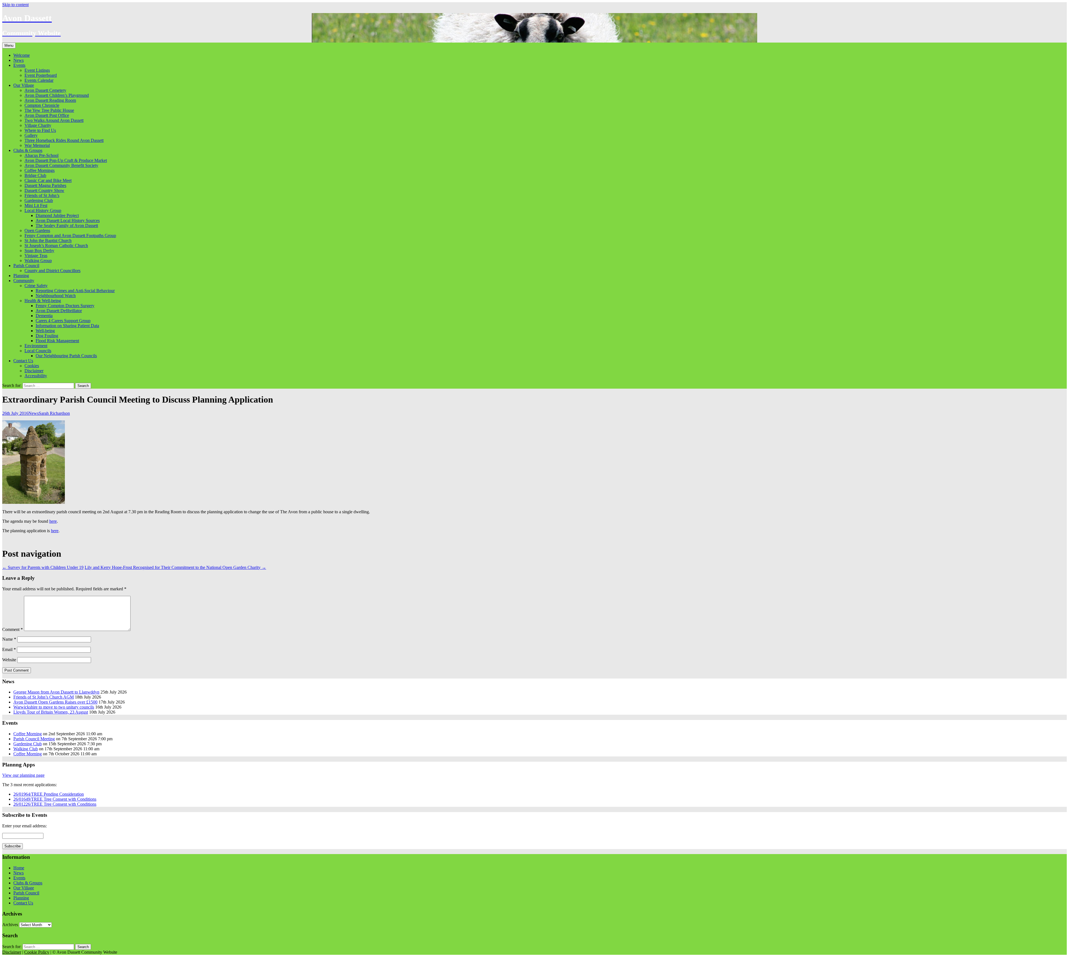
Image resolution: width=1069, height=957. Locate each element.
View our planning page (23, 775)
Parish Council (26, 265)
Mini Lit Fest (35, 205)
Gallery (31, 135)
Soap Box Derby (39, 250)
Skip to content (15, 4)
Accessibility (35, 375)
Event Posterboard (40, 75)
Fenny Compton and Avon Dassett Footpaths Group (70, 235)
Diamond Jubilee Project (57, 215)
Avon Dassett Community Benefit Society (61, 165)
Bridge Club (35, 175)
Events (19, 65)
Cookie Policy (36, 952)
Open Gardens (37, 230)
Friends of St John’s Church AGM (43, 697)
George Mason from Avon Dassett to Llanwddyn (56, 692)
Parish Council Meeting (34, 738)
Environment (35, 345)
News (18, 60)
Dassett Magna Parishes (45, 185)
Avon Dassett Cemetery (45, 90)
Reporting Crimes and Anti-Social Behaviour (75, 290)
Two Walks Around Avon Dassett (54, 120)
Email (9, 649)
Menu (8, 45)
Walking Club (25, 748)
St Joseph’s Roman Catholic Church (56, 245)
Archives (10, 924)
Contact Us (23, 360)
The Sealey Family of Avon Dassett (67, 225)
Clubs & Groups (27, 150)
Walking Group (38, 260)
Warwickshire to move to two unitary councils (53, 707)
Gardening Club (38, 200)
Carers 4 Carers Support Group (63, 320)
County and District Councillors (52, 270)
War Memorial (37, 145)
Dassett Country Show (44, 190)
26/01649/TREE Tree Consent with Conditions (54, 799)
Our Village (23, 85)
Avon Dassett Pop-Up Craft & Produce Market (65, 160)
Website (9, 659)
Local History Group (42, 210)
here (53, 521)
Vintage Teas (35, 255)
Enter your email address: (24, 825)
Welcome (21, 55)
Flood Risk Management (57, 340)
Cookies (31, 365)
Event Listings (37, 70)
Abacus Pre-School (41, 155)
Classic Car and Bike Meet (48, 180)
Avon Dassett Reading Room (50, 100)
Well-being (45, 330)
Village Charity (37, 125)
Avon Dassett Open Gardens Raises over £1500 (55, 702)
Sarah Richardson (54, 413)
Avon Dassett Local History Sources (68, 220)
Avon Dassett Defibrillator (59, 310)
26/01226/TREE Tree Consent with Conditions (54, 804)
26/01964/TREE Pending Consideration (48, 794)
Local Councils (37, 350)
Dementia (44, 315)
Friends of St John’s (41, 195)
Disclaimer (33, 370)
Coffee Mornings (39, 170)
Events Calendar (38, 80)
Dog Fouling (47, 335)
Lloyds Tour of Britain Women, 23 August (50, 712)
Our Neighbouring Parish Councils (66, 355)
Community (23, 280)
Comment (12, 629)
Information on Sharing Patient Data (67, 325)
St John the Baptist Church (48, 240)
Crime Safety (36, 285)
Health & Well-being (42, 300)
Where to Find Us (40, 130)
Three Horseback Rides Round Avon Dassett (64, 140)
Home (18, 867)
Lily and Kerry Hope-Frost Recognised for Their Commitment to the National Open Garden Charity (175, 567)
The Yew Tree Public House (49, 110)
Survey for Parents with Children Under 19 (43, 567)
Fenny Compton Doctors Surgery (65, 305)
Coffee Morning (27, 733)
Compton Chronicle (41, 105)
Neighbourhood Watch (56, 295)
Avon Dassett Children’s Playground (56, 95)
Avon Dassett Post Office (46, 115)
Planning (21, 275)
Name (9, 639)
